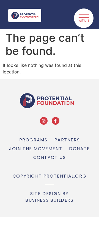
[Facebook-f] (55, 121)
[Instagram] (44, 121)
